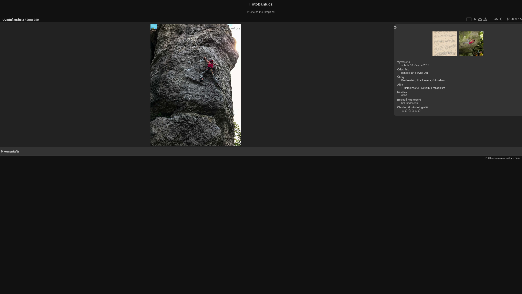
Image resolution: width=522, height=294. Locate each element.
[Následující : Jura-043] (506, 19)
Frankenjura (424, 80)
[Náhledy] (496, 19)
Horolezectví (411, 87)
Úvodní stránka (13, 19)
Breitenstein (408, 80)
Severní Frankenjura (433, 87)
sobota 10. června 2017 (415, 65)
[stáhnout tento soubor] (485, 19)
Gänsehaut (438, 80)
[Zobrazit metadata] (480, 19)
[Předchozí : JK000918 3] (501, 19)
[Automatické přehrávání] (475, 19)
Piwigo (518, 158)
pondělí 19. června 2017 (415, 72)
